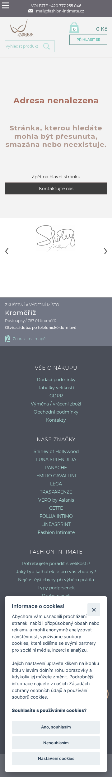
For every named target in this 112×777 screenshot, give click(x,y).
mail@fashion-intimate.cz (60, 11)
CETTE (56, 508)
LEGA (56, 484)
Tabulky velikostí (56, 388)
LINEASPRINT (56, 524)
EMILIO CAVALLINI (56, 476)
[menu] (5, 5)
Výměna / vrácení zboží (56, 404)
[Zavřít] (93, 609)
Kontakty (56, 420)
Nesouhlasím (56, 742)
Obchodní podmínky (56, 412)
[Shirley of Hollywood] (56, 238)
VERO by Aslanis (56, 500)
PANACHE (56, 467)
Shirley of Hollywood (56, 451)
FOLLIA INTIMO (56, 516)
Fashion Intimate (56, 532)
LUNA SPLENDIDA (56, 459)
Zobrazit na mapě (29, 338)
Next (105, 245)
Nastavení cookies (56, 758)
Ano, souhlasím (56, 726)
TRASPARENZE (56, 492)
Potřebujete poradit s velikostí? (56, 563)
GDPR (56, 396)
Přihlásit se (88, 39)
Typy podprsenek (56, 588)
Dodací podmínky (56, 379)
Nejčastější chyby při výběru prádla (56, 580)
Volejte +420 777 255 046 (56, 5)
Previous (6, 245)
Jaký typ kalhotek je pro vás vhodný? (56, 571)
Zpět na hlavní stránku (56, 177)
